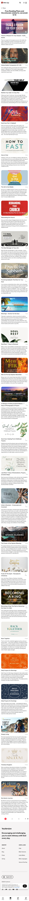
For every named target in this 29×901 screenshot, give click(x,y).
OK (25, 886)
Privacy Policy (17, 887)
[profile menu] (25, 2)
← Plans (3, 8)
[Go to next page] (25, 819)
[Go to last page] (28, 819)
